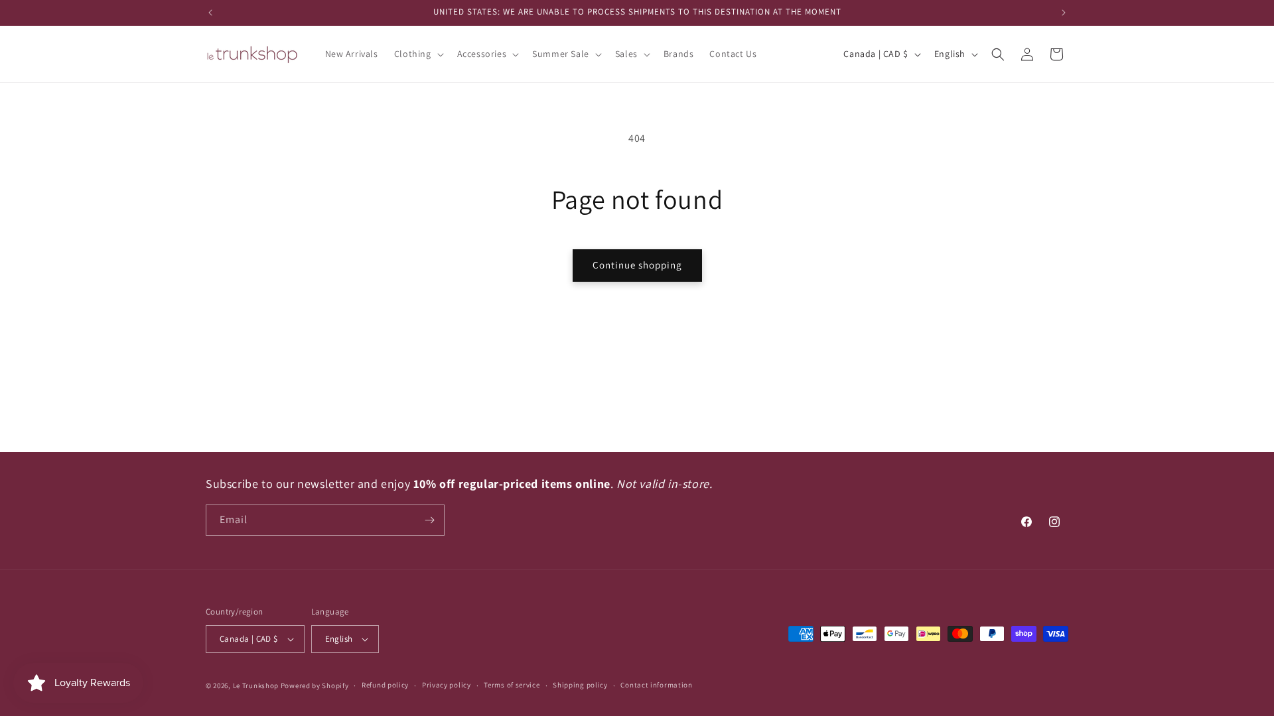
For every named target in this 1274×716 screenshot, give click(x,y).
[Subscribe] (429, 520)
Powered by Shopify (315, 685)
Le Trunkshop (256, 685)
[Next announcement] (1063, 12)
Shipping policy (580, 684)
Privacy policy (446, 684)
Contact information (656, 684)
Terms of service (511, 684)
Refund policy (385, 684)
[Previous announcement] (210, 12)
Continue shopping (637, 265)
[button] (417, 54)
